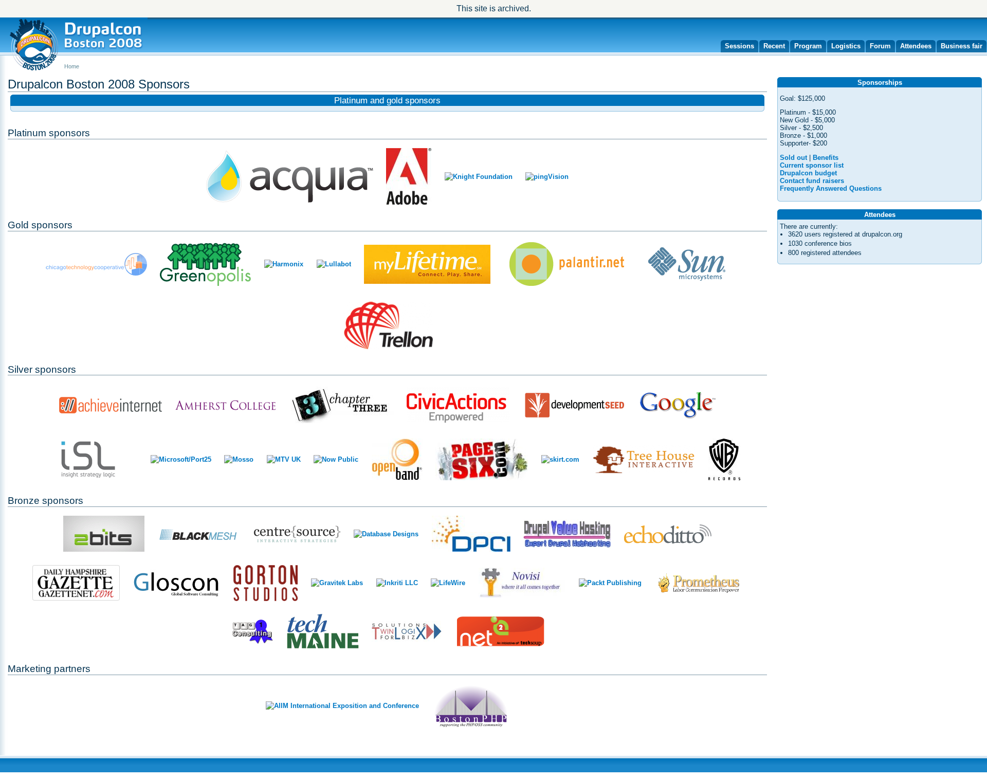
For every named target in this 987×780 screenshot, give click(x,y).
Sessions (739, 46)
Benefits (825, 157)
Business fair (961, 46)
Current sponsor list (812, 165)
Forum (880, 46)
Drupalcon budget (808, 173)
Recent (774, 46)
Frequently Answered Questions (831, 188)
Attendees (915, 46)
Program (808, 46)
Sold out (793, 157)
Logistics (846, 46)
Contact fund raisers (812, 181)
